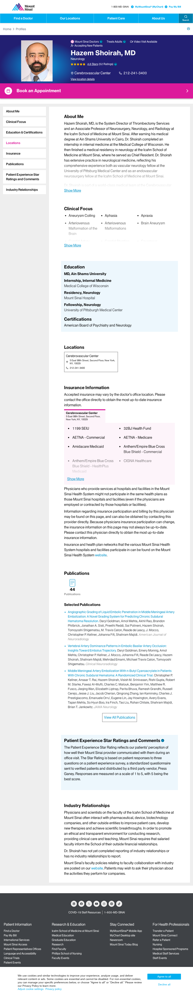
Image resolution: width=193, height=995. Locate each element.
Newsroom (116, 940)
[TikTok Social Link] (119, 904)
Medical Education (63, 935)
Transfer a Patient (163, 931)
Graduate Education (64, 940)
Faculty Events (60, 958)
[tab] (24, 111)
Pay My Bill (175, 6)
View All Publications (119, 717)
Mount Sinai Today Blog (124, 944)
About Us (158, 18)
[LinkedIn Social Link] (74, 904)
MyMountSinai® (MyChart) (149, 6)
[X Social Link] (89, 904)
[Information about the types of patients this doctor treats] (124, 41)
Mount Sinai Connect (165, 935)
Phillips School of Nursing (67, 953)
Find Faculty (59, 949)
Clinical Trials (11, 958)
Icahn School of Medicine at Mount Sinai (75, 931)
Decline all (164, 984)
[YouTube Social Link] (96, 904)
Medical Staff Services (166, 953)
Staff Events (160, 958)
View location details (83, 79)
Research (58, 944)
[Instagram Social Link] (104, 904)
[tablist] (23, 149)
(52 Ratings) (106, 64)
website (101, 555)
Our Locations (70, 18)
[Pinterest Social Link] (112, 904)
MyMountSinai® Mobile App (126, 931)
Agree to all (164, 976)
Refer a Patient (161, 940)
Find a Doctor (23, 18)
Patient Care (116, 18)
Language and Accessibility (20, 953)
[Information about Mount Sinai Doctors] (101, 41)
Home (7, 29)
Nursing (157, 944)
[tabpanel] (119, 153)
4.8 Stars (92, 64)
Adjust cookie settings (31, 988)
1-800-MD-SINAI (120, 6)
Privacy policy (53, 988)
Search (185, 20)
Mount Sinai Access (15, 944)
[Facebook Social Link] (81, 904)
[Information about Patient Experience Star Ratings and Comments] (115, 64)
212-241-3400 (135, 73)
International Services (16, 940)
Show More (72, 190)
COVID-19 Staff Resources (84, 912)
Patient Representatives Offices (22, 949)
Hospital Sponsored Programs (170, 949)
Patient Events (12, 962)
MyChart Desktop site (122, 935)
